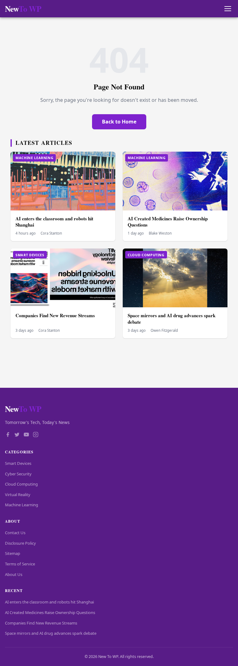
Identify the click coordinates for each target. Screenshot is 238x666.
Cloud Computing (21, 484)
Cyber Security (18, 474)
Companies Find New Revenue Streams (55, 315)
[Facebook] (8, 435)
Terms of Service (20, 564)
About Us (13, 574)
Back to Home (119, 121)
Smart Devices (18, 463)
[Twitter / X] (17, 435)
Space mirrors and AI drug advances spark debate (171, 318)
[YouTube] (26, 435)
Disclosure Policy (20, 543)
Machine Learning (21, 505)
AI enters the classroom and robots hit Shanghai (54, 221)
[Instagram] (35, 435)
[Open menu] (227, 8)
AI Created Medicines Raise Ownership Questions (168, 221)
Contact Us (15, 532)
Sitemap (12, 553)
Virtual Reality (17, 494)
